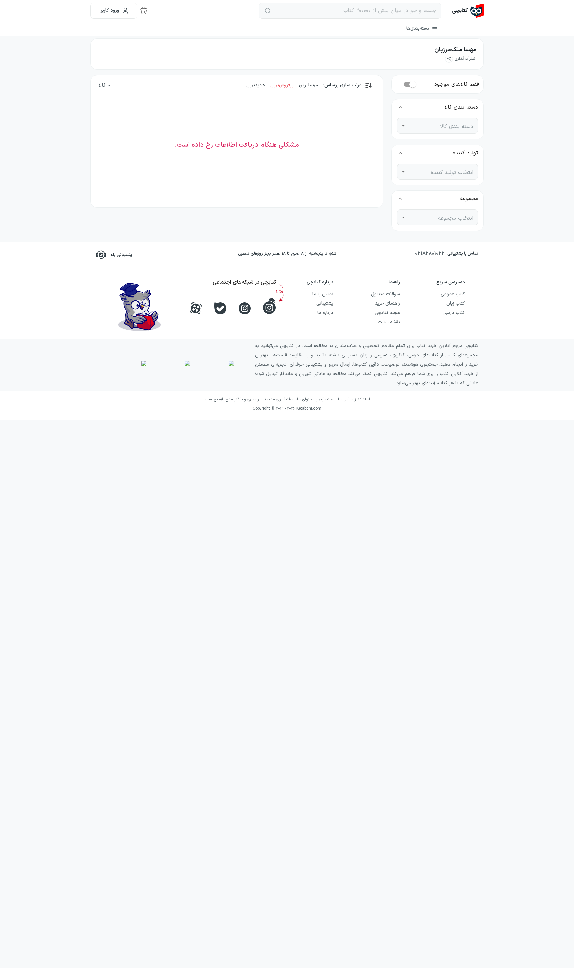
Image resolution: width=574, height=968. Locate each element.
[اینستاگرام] (244, 308)
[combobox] (442, 125)
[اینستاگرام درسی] (269, 306)
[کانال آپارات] (195, 308)
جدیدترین (255, 85)
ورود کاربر (110, 10)
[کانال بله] (220, 308)
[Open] (403, 126)
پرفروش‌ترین (282, 85)
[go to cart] (143, 10)
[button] (461, 59)
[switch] (412, 84)
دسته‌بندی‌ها (417, 28)
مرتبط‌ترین (308, 85)
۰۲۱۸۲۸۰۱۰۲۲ (430, 254)
